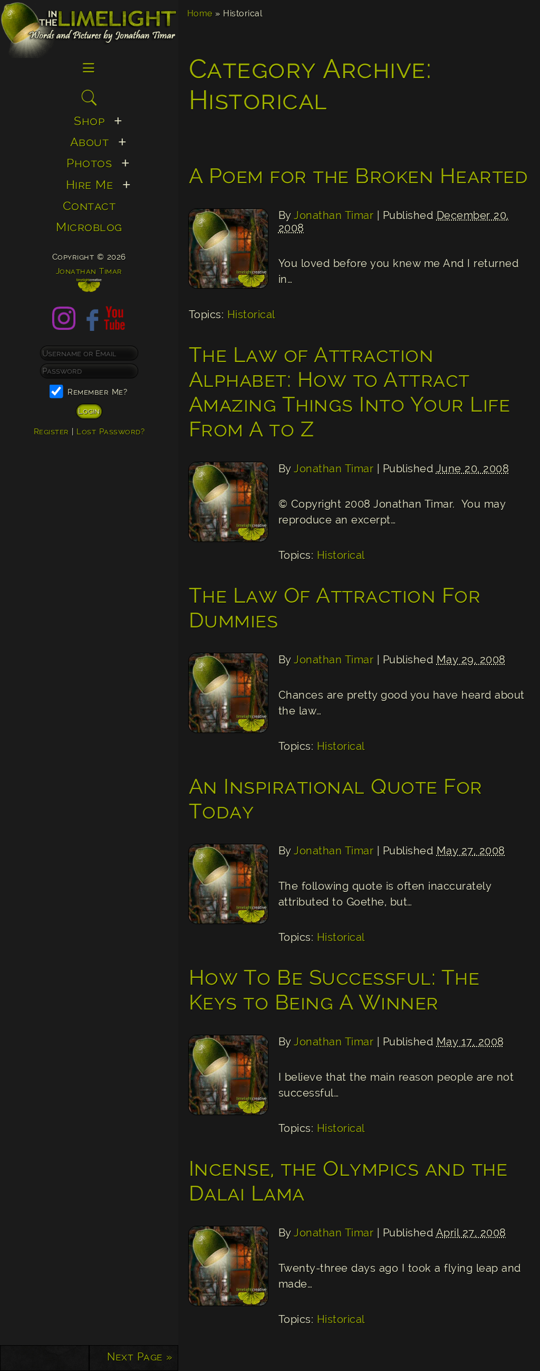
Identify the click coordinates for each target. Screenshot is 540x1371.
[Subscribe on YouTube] (114, 326)
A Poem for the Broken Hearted (358, 175)
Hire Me (89, 184)
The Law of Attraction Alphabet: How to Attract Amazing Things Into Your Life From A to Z (349, 391)
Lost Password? (110, 431)
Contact (89, 205)
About (89, 142)
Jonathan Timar (333, 215)
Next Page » (140, 1356)
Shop (89, 120)
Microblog (89, 227)
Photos (89, 163)
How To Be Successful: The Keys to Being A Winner (334, 989)
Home (200, 13)
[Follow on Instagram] (63, 326)
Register (51, 431)
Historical (251, 314)
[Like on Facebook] (89, 326)
